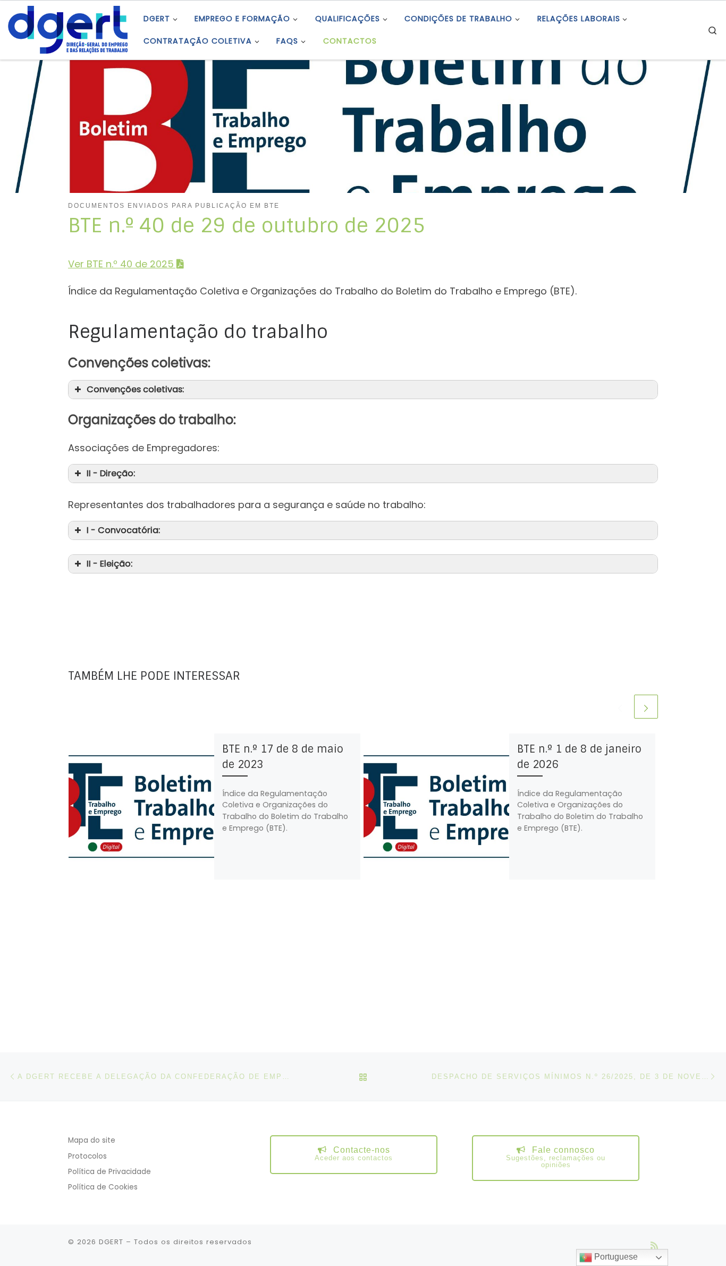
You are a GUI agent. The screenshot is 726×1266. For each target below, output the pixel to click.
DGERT (111, 1242)
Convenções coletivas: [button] (135, 389)
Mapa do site (91, 1140)
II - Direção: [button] (111, 473)
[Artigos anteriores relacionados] (620, 707)
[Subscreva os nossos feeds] (654, 1245)
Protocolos (87, 1156)
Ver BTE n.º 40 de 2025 (121, 264)
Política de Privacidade (109, 1172)
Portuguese (615, 1256)
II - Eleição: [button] (109, 564)
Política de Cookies (103, 1187)
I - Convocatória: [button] (123, 530)
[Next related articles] (646, 707)
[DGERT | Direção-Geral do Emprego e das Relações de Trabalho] (68, 28)
